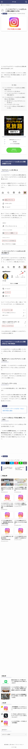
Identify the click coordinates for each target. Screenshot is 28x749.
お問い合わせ (11, 744)
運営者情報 (6, 744)
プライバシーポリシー (19, 744)
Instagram (5, 13)
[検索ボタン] (26, 2)
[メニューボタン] (2, 2)
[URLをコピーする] (25, 463)
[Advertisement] (14, 47)
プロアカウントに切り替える (13, 91)
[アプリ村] (14, 2)
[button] (3, 463)
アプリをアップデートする (13, 104)
